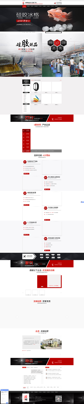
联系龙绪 (56, 6)
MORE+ (42, 373)
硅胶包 (24, 89)
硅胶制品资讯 (28, 367)
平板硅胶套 (25, 108)
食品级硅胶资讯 (36, 367)
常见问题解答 (47, 367)
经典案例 (44, 6)
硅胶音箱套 (31, 387)
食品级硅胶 (36, 6)
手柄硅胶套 (25, 105)
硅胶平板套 (48, 387)
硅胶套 (32, 6)
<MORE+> (34, 344)
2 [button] (41, 286)
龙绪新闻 (24, 367)
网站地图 (60, 0)
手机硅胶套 (25, 109)
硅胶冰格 (25, 95)
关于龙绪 (52, 6)
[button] (22, 292)
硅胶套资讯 (32, 367)
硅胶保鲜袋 (25, 102)
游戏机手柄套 (35, 387)
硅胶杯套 (45, 387)
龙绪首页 (24, 6)
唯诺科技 (55, 387)
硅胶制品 (28, 6)
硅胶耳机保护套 (38, 387)
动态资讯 (48, 6)
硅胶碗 (24, 99)
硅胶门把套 (41, 387)
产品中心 (40, 6)
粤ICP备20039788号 (40, 400)
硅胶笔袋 (25, 86)
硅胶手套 (25, 98)
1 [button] (40, 286)
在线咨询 (27, 173)
